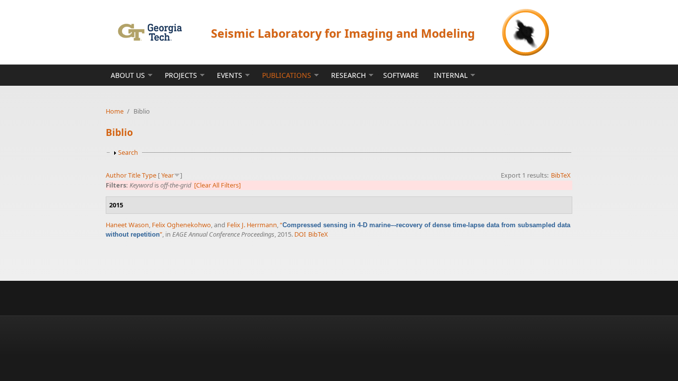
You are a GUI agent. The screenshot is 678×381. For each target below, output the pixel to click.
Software (401, 75)
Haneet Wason (127, 224)
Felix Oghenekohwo (181, 224)
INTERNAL (451, 75)
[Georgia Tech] (149, 32)
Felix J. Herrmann (252, 224)
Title (134, 175)
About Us (128, 75)
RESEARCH (348, 75)
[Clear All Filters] (217, 185)
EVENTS (229, 75)
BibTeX (561, 175)
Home (115, 111)
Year (167, 175)
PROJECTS (181, 75)
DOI (300, 234)
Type (149, 175)
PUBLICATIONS (286, 75)
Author (116, 175)
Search (128, 152)
